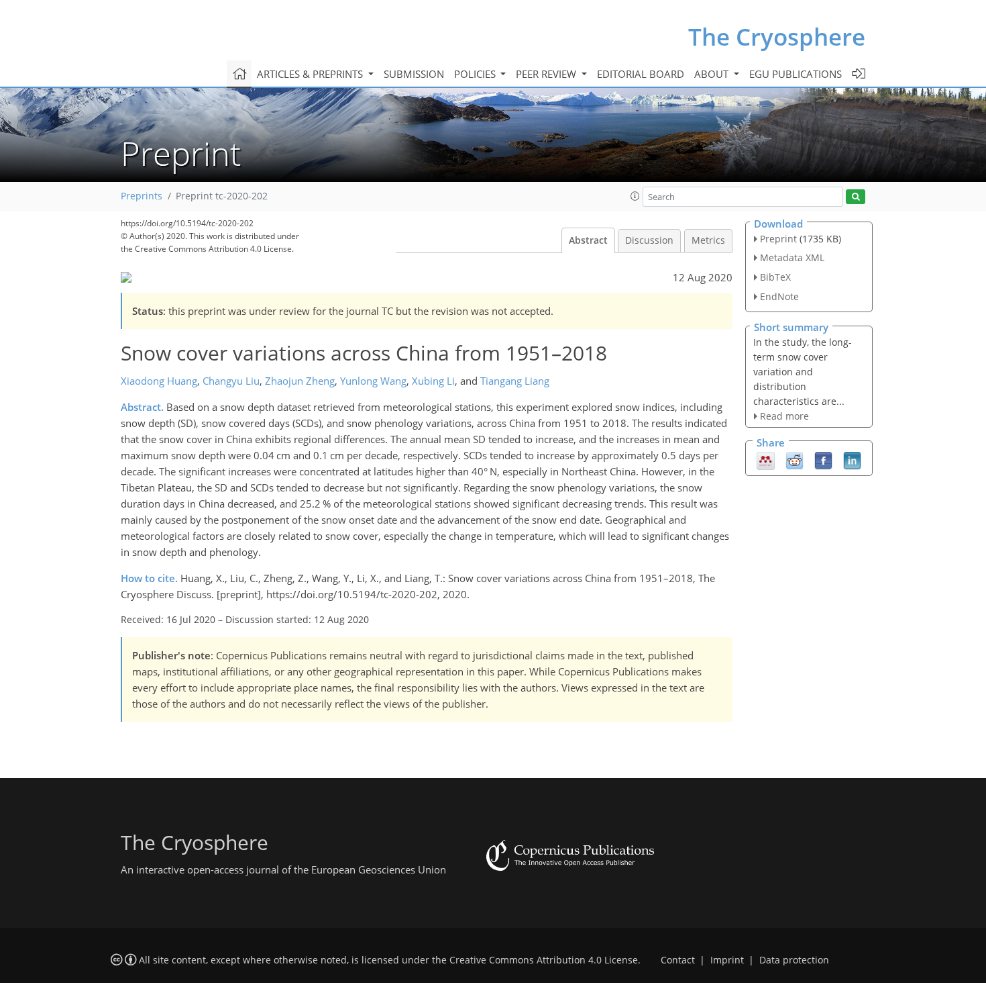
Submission (414, 74)
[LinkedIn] (852, 460)
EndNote (779, 296)
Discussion (649, 240)
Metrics (708, 240)
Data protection (794, 960)
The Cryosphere (776, 36)
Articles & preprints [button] (311, 74)
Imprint (727, 960)
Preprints (141, 196)
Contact (678, 960)
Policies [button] (476, 74)
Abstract (588, 240)
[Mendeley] (766, 460)
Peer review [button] (547, 74)
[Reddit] (794, 460)
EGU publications (795, 74)
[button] (635, 196)
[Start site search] (855, 197)
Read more (784, 416)
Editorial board (640, 74)
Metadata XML (792, 257)
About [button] (712, 74)
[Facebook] (823, 460)
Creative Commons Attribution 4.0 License (543, 960)
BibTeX (775, 277)
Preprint (778, 238)
